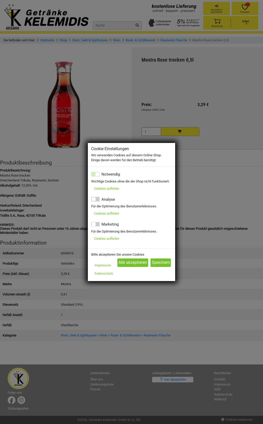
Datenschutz (104, 273)
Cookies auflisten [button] (106, 188)
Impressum (103, 265)
